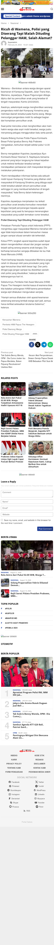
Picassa (15, 806)
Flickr (41, 806)
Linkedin (41, 794)
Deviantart (15, 798)
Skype (15, 802)
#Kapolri (9, 613)
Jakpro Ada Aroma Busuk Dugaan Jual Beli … (30, 704)
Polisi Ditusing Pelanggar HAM (15, 334)
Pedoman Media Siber (39, 772)
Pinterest (15, 786)
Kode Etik (39, 755)
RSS (28, 810)
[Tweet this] (38, 344)
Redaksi (39, 759)
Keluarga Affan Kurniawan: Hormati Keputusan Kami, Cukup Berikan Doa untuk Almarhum (39, 461)
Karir (14, 759)
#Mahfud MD (11, 618)
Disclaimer (39, 763)
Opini (15, 733)
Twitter (41, 782)
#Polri (8, 608)
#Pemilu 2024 (11, 627)
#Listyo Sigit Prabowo (16, 623)
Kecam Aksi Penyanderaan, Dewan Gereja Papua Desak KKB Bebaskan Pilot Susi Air (40, 356)
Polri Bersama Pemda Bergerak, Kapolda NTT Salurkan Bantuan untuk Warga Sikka (40, 432)
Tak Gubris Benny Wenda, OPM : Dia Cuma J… (31, 715)
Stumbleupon (15, 790)
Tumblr (41, 786)
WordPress (41, 790)
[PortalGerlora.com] (27, 8)
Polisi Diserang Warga (12, 329)
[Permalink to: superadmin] (4, 43)
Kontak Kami (39, 767)
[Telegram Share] (44, 344)
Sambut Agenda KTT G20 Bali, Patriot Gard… (28, 725)
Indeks (14, 755)
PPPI (35, 334)
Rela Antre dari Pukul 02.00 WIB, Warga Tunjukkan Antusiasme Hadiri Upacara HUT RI (12, 401)
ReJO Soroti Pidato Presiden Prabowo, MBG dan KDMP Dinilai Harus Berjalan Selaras (12, 432)
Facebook (16, 782)
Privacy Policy (14, 763)
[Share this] (31, 344)
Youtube (41, 802)
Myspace (41, 798)
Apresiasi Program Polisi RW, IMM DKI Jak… (30, 693)
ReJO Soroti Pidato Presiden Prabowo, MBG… (30, 594)
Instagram (16, 794)
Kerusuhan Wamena (11, 319)
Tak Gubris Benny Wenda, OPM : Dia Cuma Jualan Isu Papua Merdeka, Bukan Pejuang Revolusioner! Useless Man (13, 359)
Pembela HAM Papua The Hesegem (18, 324)
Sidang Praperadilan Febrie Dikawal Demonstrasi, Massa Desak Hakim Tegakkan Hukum (39, 403)
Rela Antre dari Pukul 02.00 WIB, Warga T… (23, 575)
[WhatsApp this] (50, 344)
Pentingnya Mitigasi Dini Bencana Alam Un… (30, 736)
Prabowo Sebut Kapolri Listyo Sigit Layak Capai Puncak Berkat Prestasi (12, 459)
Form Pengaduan (14, 772)
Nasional (5, 572)
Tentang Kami (14, 767)
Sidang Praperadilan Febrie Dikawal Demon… (29, 583)
